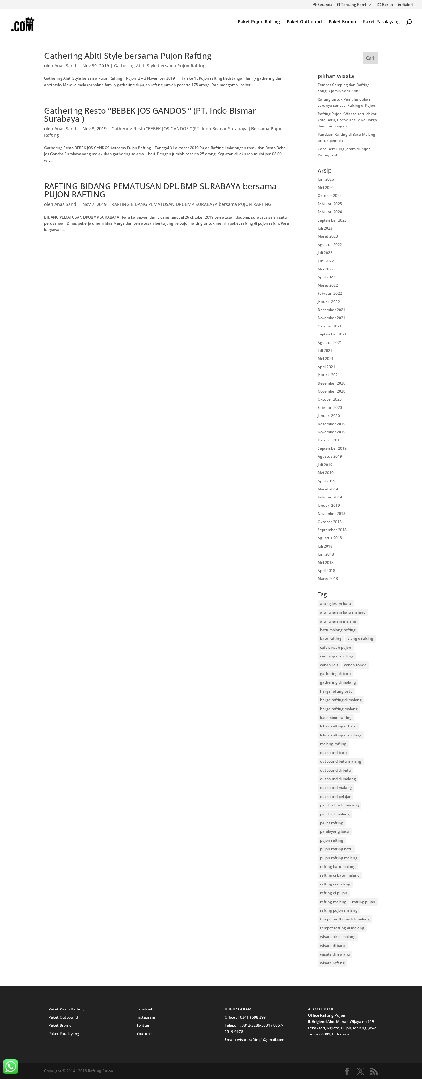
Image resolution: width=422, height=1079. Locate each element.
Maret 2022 (328, 285)
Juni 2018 (326, 554)
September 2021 (332, 334)
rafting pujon (363, 901)
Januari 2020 (329, 415)
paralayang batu (334, 831)
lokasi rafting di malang (340, 735)
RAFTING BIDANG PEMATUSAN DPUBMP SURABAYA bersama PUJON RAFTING (160, 190)
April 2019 (326, 481)
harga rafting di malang (341, 699)
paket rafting (331, 822)
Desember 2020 (331, 383)
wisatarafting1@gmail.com (260, 1039)
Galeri (407, 5)
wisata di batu (332, 945)
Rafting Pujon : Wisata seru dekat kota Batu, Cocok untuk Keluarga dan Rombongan (347, 120)
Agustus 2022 (330, 244)
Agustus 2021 (330, 342)
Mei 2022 (326, 269)
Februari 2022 (330, 293)
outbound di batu (335, 770)
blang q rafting (360, 638)
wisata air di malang (338, 936)
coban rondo (355, 665)
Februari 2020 (330, 407)
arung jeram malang (338, 621)
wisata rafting (332, 962)
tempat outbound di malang (345, 919)
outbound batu (333, 752)
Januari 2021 (329, 374)
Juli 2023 (325, 228)
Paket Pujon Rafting (259, 21)
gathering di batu (335, 673)
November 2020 (331, 391)
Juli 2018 (325, 546)
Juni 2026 (326, 179)
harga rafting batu (336, 691)
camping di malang (336, 656)
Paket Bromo (342, 21)
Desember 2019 (331, 424)
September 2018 (332, 529)
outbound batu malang (340, 761)
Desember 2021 (331, 309)
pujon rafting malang (338, 857)
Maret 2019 (328, 489)
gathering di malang (338, 682)
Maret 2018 (328, 578)
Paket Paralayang (381, 21)
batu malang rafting (338, 629)
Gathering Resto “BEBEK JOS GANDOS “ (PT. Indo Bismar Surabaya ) (150, 114)
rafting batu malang (338, 866)
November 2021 (331, 317)
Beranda (324, 5)
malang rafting (333, 743)
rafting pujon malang (338, 910)
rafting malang (333, 901)
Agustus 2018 (330, 537)
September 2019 (332, 448)
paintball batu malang (339, 805)
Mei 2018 (326, 562)
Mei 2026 (326, 187)
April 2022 (326, 277)
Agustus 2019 (330, 456)
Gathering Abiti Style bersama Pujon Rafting (127, 55)
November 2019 (331, 432)
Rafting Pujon (100, 1070)
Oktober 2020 (330, 399)
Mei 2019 (326, 472)
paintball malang (335, 814)
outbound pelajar (335, 796)
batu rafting (330, 638)
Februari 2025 (330, 203)
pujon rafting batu (336, 849)
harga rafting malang (339, 708)
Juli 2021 (325, 350)
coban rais (329, 665)
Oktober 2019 (330, 440)
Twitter (143, 1025)
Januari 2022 (329, 301)
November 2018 (331, 513)
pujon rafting (331, 840)
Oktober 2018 (330, 521)
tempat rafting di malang (342, 928)
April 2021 (326, 366)
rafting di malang (335, 884)
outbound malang (336, 787)
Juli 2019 (325, 464)
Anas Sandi (66, 66)
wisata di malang (335, 954)
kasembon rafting (336, 717)
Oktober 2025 (330, 195)
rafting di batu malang (340, 875)
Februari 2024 (330, 212)
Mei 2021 (326, 358)
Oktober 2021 (330, 326)
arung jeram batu (335, 603)
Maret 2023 (328, 236)
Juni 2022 (326, 261)
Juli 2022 (325, 252)
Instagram (146, 1017)
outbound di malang (338, 778)
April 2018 (326, 570)
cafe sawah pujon (335, 647)
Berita (387, 5)
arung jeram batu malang (342, 612)
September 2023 (332, 220)
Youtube (144, 1033)
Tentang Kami (353, 5)
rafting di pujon (333, 892)
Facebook (145, 1009)
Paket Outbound (304, 21)
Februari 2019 (330, 497)
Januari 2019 (329, 505)
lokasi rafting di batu (338, 726)
